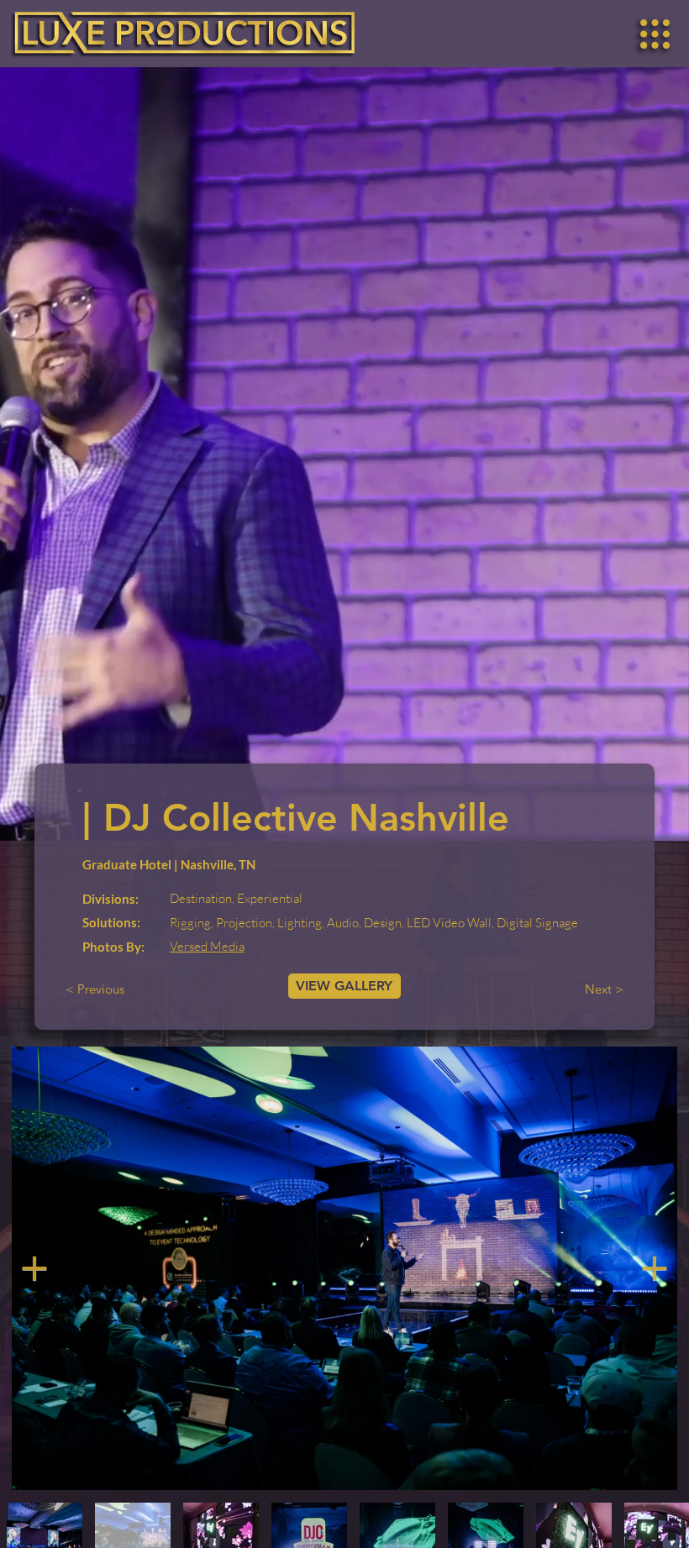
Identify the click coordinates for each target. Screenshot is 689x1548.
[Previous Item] (34, 1268)
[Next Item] (654, 1268)
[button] (655, 34)
